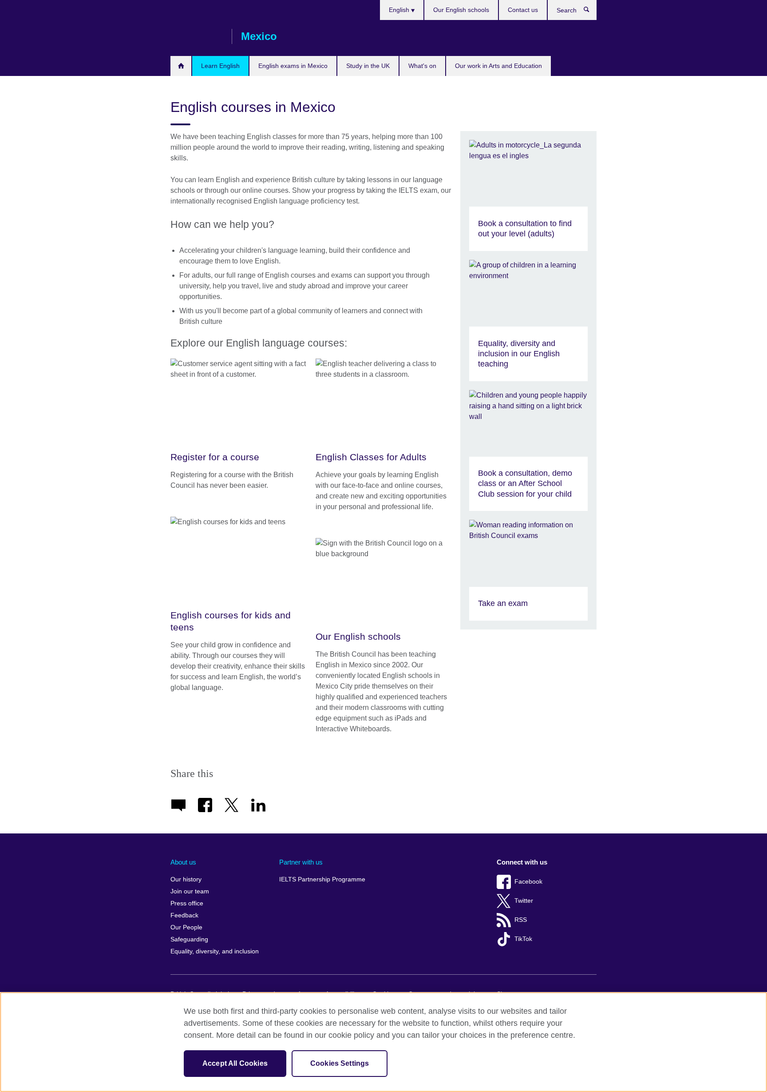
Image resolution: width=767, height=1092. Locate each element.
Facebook (528, 881)
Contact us (523, 9)
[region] (383, 1042)
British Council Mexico (196, 36)
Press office (186, 903)
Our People (186, 927)
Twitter (523, 900)
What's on (422, 65)
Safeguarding (189, 939)
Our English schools (461, 9)
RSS (520, 920)
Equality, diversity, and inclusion (214, 951)
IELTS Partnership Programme (322, 879)
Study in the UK (368, 65)
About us (183, 862)
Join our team (189, 891)
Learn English (220, 65)
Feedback (184, 915)
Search (591, 11)
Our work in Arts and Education (498, 65)
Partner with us (301, 862)
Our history (186, 879)
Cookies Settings (339, 1063)
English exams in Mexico (293, 65)
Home (180, 66)
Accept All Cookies (235, 1063)
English (400, 9)
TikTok (523, 939)
